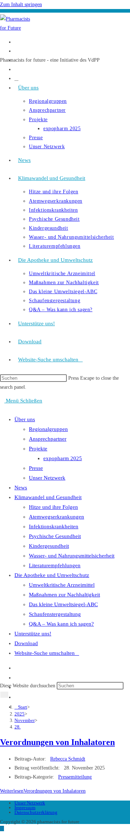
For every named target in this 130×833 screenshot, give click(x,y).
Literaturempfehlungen (55, 565)
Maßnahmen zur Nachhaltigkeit (64, 595)
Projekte (38, 448)
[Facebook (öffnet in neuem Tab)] (16, 42)
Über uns (24, 419)
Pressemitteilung (75, 777)
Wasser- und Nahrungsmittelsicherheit (71, 556)
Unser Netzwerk (47, 478)
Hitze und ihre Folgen (53, 507)
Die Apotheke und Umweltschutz (51, 575)
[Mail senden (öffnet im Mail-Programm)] (16, 78)
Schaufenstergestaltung (55, 614)
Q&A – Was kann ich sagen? (61, 624)
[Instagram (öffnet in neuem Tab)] (16, 51)
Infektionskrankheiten (53, 526)
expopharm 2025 (62, 458)
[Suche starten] (4, 694)
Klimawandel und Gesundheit (48, 497)
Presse (36, 468)
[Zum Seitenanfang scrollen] (2, 828)
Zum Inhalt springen (21, 4)
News (20, 487)
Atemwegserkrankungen (56, 517)
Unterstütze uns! (32, 633)
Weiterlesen (43, 791)
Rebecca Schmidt (67, 759)
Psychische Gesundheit (55, 536)
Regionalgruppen (48, 429)
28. (17, 727)
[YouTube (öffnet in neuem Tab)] (16, 69)
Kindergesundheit (49, 546)
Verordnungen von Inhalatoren (57, 742)
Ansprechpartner (47, 439)
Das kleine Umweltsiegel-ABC (63, 604)
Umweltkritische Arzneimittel (62, 585)
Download (26, 643)
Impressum (24, 807)
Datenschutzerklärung (35, 812)
